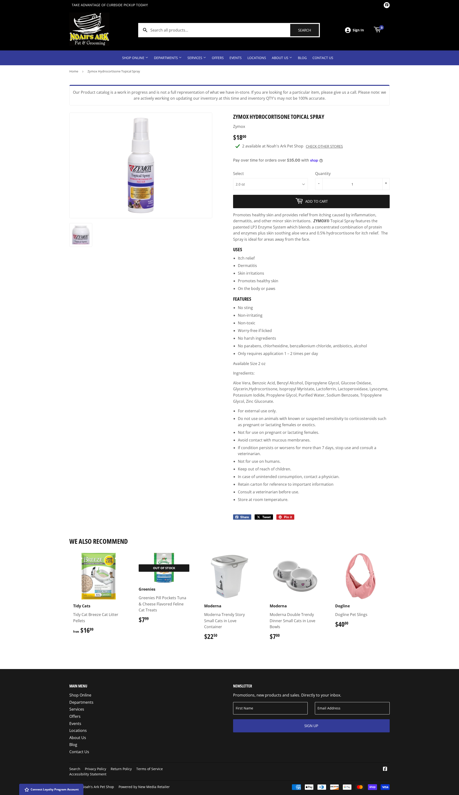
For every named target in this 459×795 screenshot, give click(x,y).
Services (195, 57)
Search (308, 30)
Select (238, 173)
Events (236, 57)
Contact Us (322, 57)
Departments (166, 57)
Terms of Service (149, 769)
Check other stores (324, 146)
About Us (280, 57)
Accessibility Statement (87, 774)
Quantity (323, 173)
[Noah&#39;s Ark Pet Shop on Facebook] (385, 769)
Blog (302, 57)
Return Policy (121, 769)
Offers (218, 57)
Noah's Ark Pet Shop (98, 786)
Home (73, 71)
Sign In (358, 30)
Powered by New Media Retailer (144, 786)
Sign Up (311, 725)
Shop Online (133, 57)
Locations (256, 57)
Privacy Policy (95, 769)
